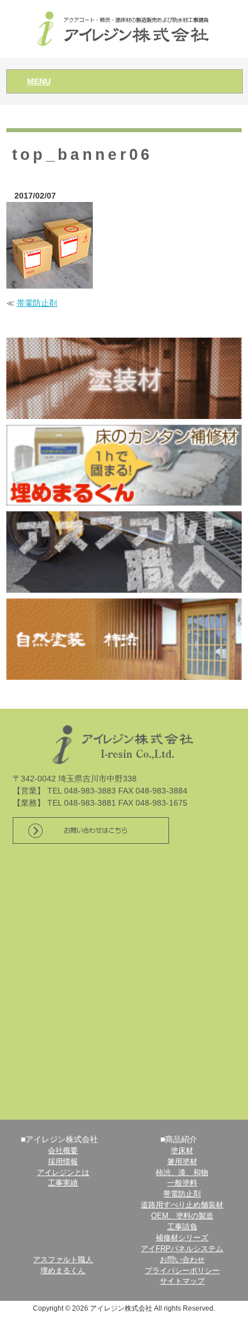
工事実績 (63, 1183)
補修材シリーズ (182, 1238)
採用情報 (63, 1162)
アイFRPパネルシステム (182, 1249)
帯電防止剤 (37, 303)
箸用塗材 (182, 1162)
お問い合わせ (182, 1260)
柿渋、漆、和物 (182, 1173)
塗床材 (182, 1151)
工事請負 (182, 1227)
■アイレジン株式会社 (59, 1139)
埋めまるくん (62, 1271)
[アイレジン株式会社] (124, 28)
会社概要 (63, 1151)
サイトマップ (182, 1281)
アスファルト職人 (63, 1260)
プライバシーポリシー (182, 1271)
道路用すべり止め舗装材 (182, 1205)
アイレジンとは (63, 1173)
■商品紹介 (178, 1139)
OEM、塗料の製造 (182, 1216)
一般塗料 (182, 1183)
